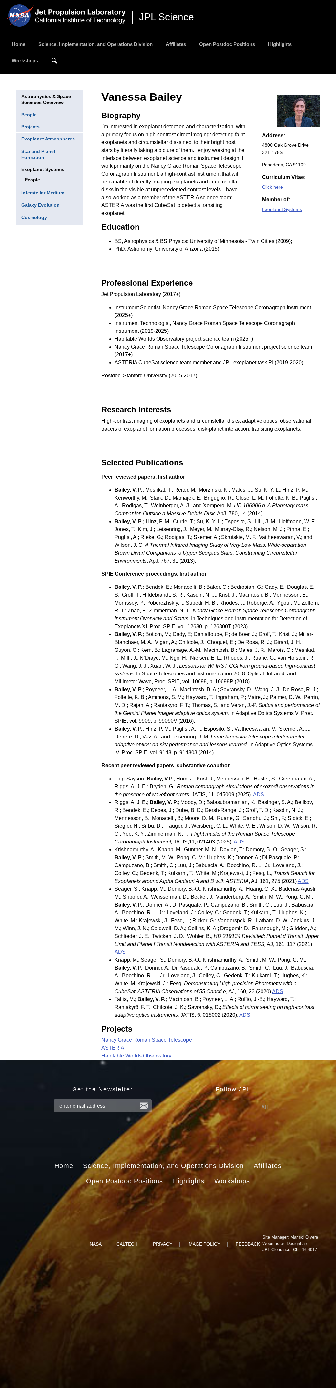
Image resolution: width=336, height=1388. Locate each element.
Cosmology (34, 217)
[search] (54, 61)
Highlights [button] (188, 1181)
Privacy (162, 1244)
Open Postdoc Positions (227, 44)
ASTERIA (112, 1048)
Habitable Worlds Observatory (136, 1055)
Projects (30, 126)
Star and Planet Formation (38, 154)
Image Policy (203, 1244)
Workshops (25, 60)
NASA (95, 1244)
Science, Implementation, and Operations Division (95, 44)
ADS (258, 794)
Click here (272, 187)
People (29, 114)
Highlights (280, 44)
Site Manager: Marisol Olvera (290, 1237)
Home (18, 44)
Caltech (126, 1244)
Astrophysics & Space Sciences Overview (46, 99)
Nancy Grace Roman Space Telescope (146, 1040)
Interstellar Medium (42, 192)
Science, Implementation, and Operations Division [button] (163, 1165)
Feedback (248, 1244)
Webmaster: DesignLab (284, 1243)
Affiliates (176, 44)
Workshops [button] (232, 1181)
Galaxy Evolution (40, 205)
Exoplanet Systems (42, 169)
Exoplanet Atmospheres (48, 138)
